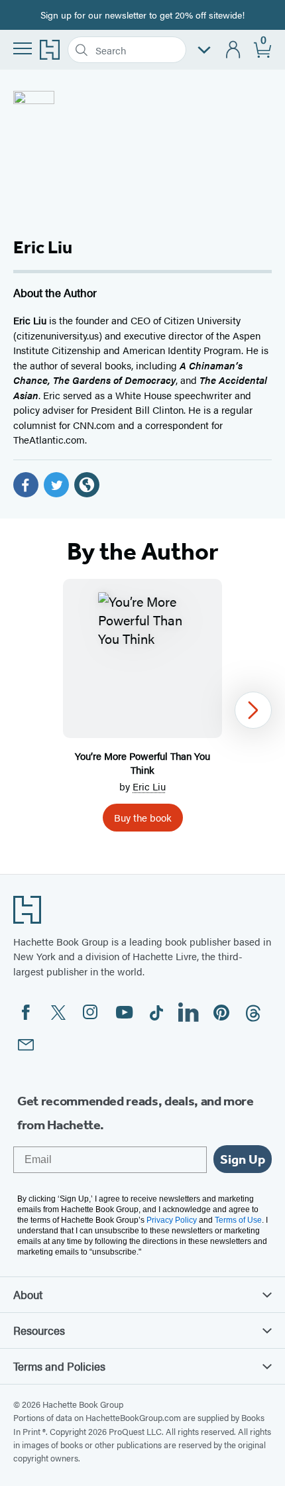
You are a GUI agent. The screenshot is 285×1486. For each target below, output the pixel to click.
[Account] (233, 50)
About (27, 1294)
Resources (39, 1330)
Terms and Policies (59, 1366)
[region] (142, 710)
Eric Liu (149, 786)
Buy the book (143, 817)
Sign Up (242, 1159)
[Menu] (22, 48)
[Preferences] (204, 50)
